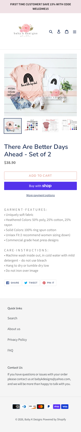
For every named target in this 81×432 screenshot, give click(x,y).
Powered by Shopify (54, 419)
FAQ (10, 350)
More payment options (40, 195)
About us (14, 329)
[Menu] (75, 31)
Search (12, 318)
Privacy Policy (17, 339)
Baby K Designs (33, 419)
